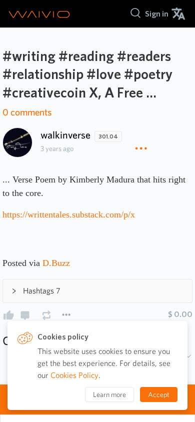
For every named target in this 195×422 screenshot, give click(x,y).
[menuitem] (157, 14)
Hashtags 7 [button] (41, 291)
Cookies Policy (74, 375)
